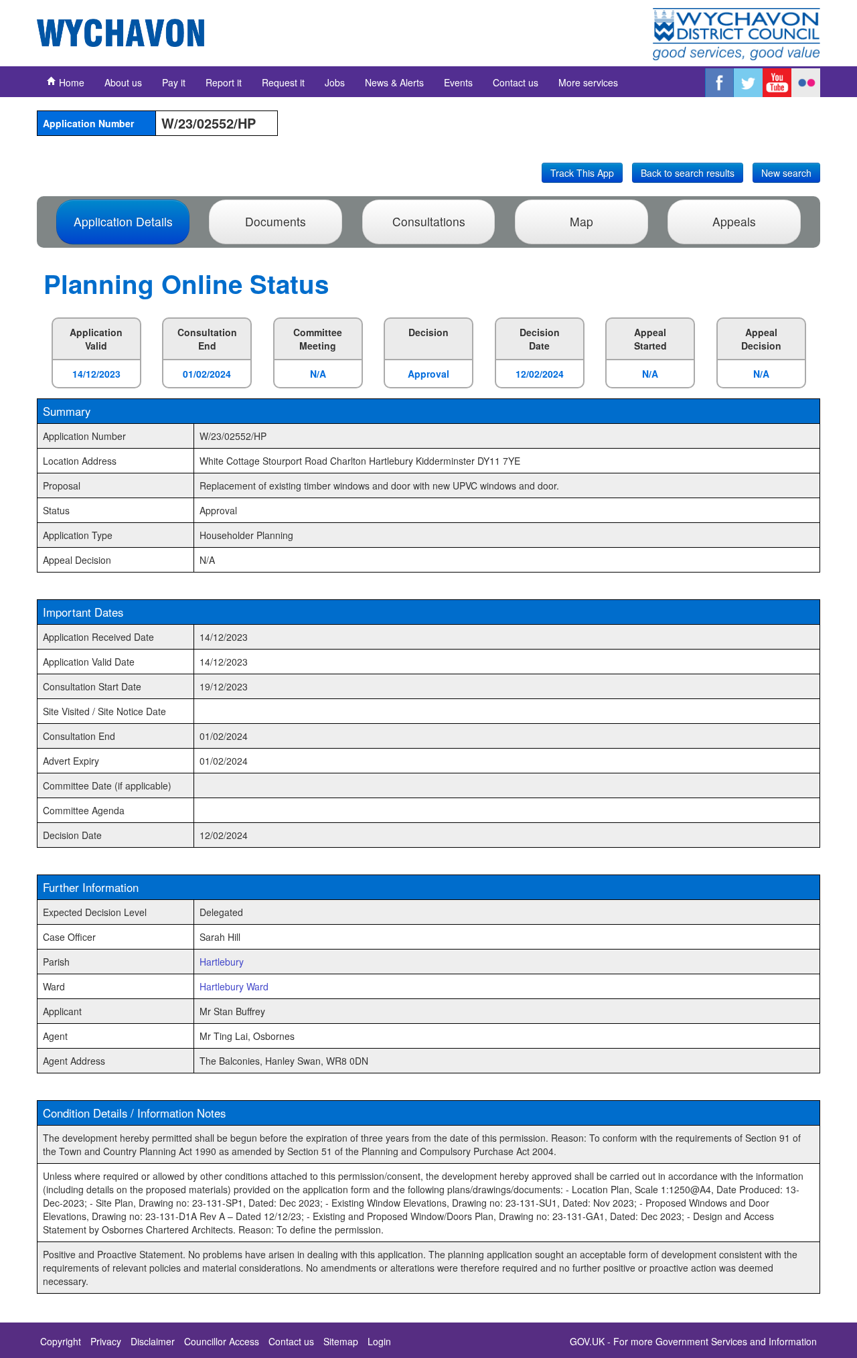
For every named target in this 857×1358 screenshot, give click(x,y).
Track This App (582, 172)
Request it (283, 82)
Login (379, 1341)
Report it (224, 82)
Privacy (105, 1341)
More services (588, 82)
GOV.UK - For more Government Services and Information (693, 1341)
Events (458, 82)
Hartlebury (222, 961)
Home (70, 82)
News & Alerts (394, 82)
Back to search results (687, 172)
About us (123, 82)
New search (786, 172)
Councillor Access (221, 1341)
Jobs (335, 82)
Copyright (60, 1341)
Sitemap (340, 1341)
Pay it (173, 82)
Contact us (515, 82)
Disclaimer (153, 1341)
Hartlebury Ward (234, 986)
